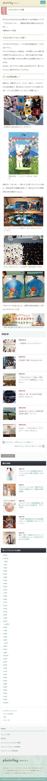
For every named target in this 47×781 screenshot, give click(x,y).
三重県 (5, 630)
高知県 (5, 680)
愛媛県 (5, 684)
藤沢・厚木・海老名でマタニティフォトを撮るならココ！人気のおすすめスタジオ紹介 (31, 537)
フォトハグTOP (5, 734)
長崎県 (5, 690)
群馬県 (5, 571)
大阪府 (5, 636)
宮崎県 (5, 699)
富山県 (5, 605)
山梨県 (5, 618)
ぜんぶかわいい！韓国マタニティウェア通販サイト (19, 442)
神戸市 (6, 643)
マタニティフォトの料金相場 (9, 751)
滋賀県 (5, 652)
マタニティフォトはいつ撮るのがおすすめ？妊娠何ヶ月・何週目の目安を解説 (31, 489)
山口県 (5, 671)
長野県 (5, 614)
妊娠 (4, 717)
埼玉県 (5, 564)
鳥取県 (5, 665)
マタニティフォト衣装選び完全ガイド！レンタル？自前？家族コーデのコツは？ (31, 473)
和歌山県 (5, 655)
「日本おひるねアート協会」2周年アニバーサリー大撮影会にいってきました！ (31, 379)
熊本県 (5, 693)
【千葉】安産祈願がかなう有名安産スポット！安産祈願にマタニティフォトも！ (31, 521)
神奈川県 (5, 558)
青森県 (5, 583)
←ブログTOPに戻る (8, 455)
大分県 (5, 696)
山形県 (5, 593)
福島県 (5, 599)
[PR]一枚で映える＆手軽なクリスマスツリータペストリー (23, 327)
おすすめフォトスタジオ (10, 710)
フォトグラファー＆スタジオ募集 (11, 742)
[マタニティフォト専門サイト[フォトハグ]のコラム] (11, 3)
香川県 (5, 674)
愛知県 (5, 621)
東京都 (5, 555)
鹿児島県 (5, 702)
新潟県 (5, 611)
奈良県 (5, 649)
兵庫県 (5, 640)
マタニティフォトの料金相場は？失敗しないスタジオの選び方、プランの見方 (31, 505)
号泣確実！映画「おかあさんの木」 (31, 360)
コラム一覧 (6, 720)
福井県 (5, 608)
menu (42, 2)
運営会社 (3, 738)
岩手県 (5, 589)
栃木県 (5, 574)
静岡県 (5, 627)
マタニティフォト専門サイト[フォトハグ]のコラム (21, 779)
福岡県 (5, 687)
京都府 (5, 646)
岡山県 (5, 662)
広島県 (5, 658)
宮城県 (5, 596)
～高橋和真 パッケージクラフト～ (30, 343)
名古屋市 (6, 624)
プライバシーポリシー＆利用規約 (11, 746)
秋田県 (5, 586)
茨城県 (5, 577)
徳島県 (5, 677)
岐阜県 (5, 633)
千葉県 (5, 568)
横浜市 (6, 561)
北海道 (5, 580)
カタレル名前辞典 (8, 713)
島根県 (5, 668)
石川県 (5, 602)
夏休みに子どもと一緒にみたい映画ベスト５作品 (28, 446)
